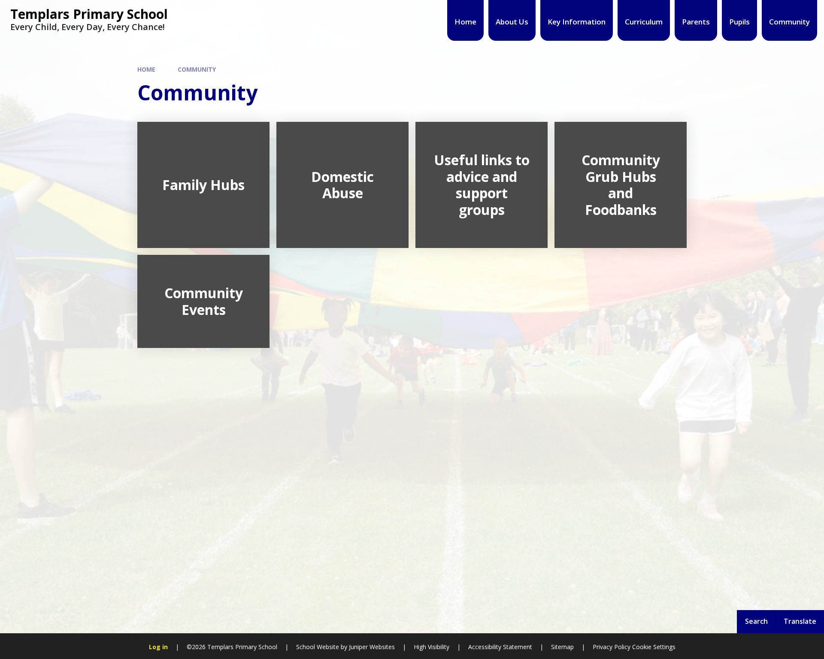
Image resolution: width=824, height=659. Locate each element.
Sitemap (562, 647)
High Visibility (431, 647)
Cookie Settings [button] (654, 647)
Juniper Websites (371, 647)
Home (146, 69)
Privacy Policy (611, 647)
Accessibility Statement (500, 647)
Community (197, 69)
